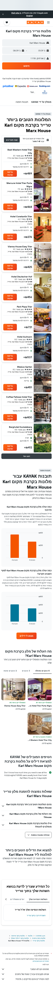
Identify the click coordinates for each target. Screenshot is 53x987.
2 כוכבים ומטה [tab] (10, 670)
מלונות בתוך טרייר (39, 941)
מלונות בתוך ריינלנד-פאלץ (20, 938)
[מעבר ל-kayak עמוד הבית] (35, 22)
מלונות (30, 936)
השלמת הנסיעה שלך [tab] (38, 899)
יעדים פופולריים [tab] (17, 899)
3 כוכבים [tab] (26, 670)
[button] (3, 14)
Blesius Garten (24, 366)
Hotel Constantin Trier (21, 216)
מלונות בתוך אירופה (18, 936)
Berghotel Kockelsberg (20, 427)
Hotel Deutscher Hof (21, 276)
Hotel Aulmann (24, 336)
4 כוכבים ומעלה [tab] (42, 670)
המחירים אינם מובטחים (41, 961)
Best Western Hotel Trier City (19, 151)
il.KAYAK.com (40, 936)
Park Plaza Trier (24, 306)
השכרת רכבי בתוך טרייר (36, 915)
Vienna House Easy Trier (20, 246)
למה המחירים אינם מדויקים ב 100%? (32, 979)
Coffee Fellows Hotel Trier (19, 397)
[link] (26, 636)
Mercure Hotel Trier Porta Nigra (19, 185)
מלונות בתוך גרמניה (38, 938)
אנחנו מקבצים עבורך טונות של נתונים (32, 974)
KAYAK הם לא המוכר (39, 969)
